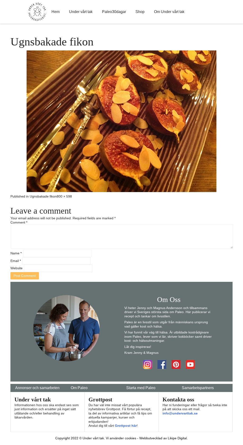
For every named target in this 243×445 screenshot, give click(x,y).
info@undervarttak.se (180, 413)
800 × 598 (64, 196)
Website (16, 268)
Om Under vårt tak (169, 12)
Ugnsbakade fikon (43, 196)
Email (15, 261)
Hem (55, 12)
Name (16, 253)
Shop (140, 12)
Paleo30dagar (114, 12)
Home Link (37, 11)
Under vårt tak (81, 12)
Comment (18, 222)
